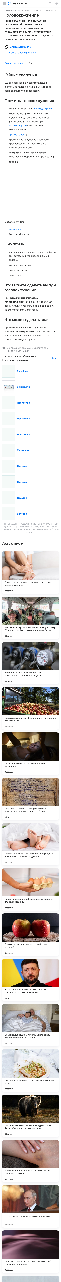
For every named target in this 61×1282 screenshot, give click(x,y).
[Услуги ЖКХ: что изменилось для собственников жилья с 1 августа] (30, 663)
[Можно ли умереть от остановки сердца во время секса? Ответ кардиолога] (30, 844)
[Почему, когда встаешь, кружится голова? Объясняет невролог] (30, 1251)
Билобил (22, 513)
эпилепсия (15, 229)
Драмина (22, 497)
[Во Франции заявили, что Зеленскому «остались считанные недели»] (30, 980)
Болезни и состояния (31, 10)
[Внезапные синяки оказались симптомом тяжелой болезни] (30, 1161)
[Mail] (9, 3)
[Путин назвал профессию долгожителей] (30, 1206)
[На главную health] (19, 3)
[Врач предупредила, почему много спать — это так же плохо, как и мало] (30, 1025)
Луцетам (22, 466)
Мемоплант (23, 450)
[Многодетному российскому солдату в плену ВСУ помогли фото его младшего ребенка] (30, 618)
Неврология (50, 10)
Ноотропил (23, 402)
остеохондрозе (18, 125)
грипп (48, 108)
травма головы (17, 134)
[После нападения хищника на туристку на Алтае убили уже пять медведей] (30, 1116)
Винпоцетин (24, 387)
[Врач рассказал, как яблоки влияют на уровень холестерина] (30, 708)
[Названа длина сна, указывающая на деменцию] (30, 753)
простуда (38, 108)
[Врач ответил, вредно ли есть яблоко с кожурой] (30, 934)
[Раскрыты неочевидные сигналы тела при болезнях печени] (30, 572)
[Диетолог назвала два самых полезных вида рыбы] (30, 1070)
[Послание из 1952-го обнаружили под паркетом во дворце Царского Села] (30, 799)
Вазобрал (22, 371)
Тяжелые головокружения (21, 52)
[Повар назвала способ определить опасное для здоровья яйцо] (30, 889)
